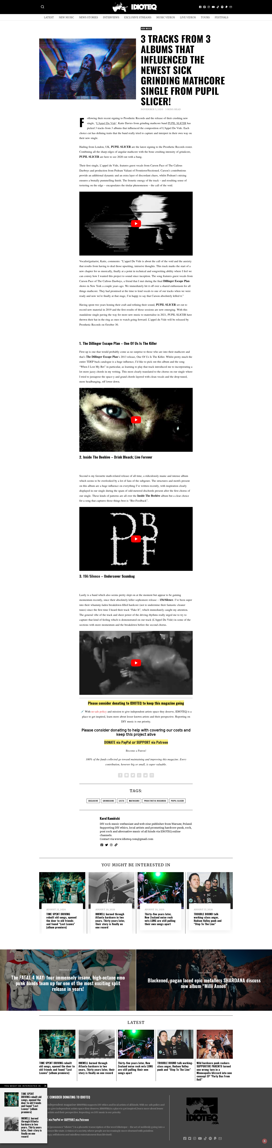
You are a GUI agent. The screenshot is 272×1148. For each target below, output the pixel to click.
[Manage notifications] (264, 1141)
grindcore (108, 800)
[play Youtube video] (136, 224)
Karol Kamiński (110, 818)
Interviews (111, 17)
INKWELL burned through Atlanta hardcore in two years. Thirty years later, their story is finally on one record (31, 1127)
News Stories (88, 17)
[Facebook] (200, 7)
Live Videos (188, 17)
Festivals (221, 17)
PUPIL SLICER (177, 123)
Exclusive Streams (137, 17)
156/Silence (91, 576)
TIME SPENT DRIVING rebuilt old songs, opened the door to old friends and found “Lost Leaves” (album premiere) (31, 1103)
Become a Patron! (136, 750)
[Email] (231, 7)
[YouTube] (213, 7)
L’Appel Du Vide (106, 123)
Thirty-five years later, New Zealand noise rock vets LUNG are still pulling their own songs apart (160, 919)
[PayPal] (226, 7)
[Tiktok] (218, 7)
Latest (49, 17)
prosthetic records (155, 800)
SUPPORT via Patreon (152, 742)
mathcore (134, 800)
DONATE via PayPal (117, 742)
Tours (205, 17)
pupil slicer (177, 800)
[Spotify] (222, 7)
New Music (66, 17)
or (62, 1119)
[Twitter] (204, 7)
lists (121, 800)
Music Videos (165, 17)
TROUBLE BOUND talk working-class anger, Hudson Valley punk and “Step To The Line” (207, 919)
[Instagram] (209, 7)
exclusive (93, 800)
